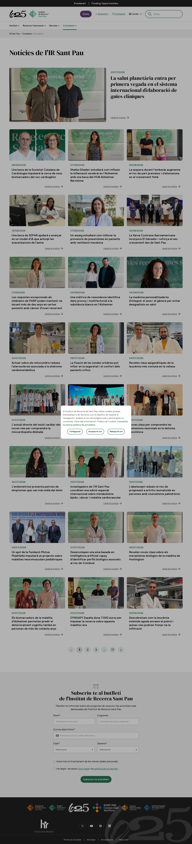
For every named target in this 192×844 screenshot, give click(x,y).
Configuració (75, 431)
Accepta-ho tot (95, 431)
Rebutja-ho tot (116, 431)
